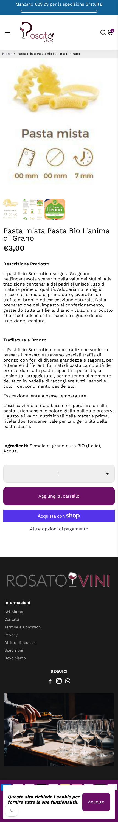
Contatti (11, 619)
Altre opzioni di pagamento (59, 528)
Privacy (11, 635)
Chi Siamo (13, 611)
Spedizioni (13, 650)
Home (7, 54)
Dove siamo (15, 658)
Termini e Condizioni (23, 627)
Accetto (96, 801)
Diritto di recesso (20, 642)
